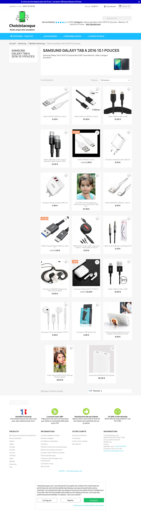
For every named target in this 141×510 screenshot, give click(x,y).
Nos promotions (15, 438)
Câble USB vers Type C (86, 159)
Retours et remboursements (52, 450)
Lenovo (12, 453)
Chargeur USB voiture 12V (86, 332)
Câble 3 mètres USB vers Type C (86, 116)
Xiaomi (11, 441)
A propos (44, 444)
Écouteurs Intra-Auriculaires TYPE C (54, 332)
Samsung (12, 464)
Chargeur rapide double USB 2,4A (55, 203)
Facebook (12, 402)
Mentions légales (47, 438)
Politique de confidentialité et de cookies (88, 505)
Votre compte (79, 431)
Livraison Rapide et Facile (50, 435)
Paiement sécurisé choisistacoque (54, 447)
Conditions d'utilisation (49, 441)
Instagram (26, 402)
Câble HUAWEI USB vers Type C (55, 116)
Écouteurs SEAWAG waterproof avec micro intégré (55, 290)
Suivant (98, 391)
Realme (12, 461)
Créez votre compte (79, 441)
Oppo (11, 458)
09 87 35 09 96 (29, 6)
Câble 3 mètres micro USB (117, 116)
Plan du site (45, 466)
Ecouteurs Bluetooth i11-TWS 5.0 (86, 289)
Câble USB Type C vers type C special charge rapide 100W (54, 160)
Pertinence (115, 80)
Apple (11, 444)
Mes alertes (76, 444)
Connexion (76, 438)
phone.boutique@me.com (113, 451)
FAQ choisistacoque (48, 455)
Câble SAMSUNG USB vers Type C (117, 203)
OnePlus (12, 455)
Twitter (16, 402)
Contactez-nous (47, 464)
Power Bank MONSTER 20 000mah (101, 375)
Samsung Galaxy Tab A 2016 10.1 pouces (23, 53)
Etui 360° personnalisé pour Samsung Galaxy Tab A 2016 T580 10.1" (86, 204)
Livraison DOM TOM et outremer (53, 453)
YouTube (21, 402)
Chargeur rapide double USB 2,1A (117, 159)
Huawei (12, 450)
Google (12, 447)
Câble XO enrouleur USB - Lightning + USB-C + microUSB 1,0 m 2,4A (86, 246)
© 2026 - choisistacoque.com (70, 471)
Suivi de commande (79, 435)
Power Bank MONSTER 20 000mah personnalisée (60, 376)
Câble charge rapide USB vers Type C (54, 246)
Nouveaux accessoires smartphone (22, 435)
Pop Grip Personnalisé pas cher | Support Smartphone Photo (117, 333)
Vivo (10, 467)
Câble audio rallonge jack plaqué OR (117, 246)
